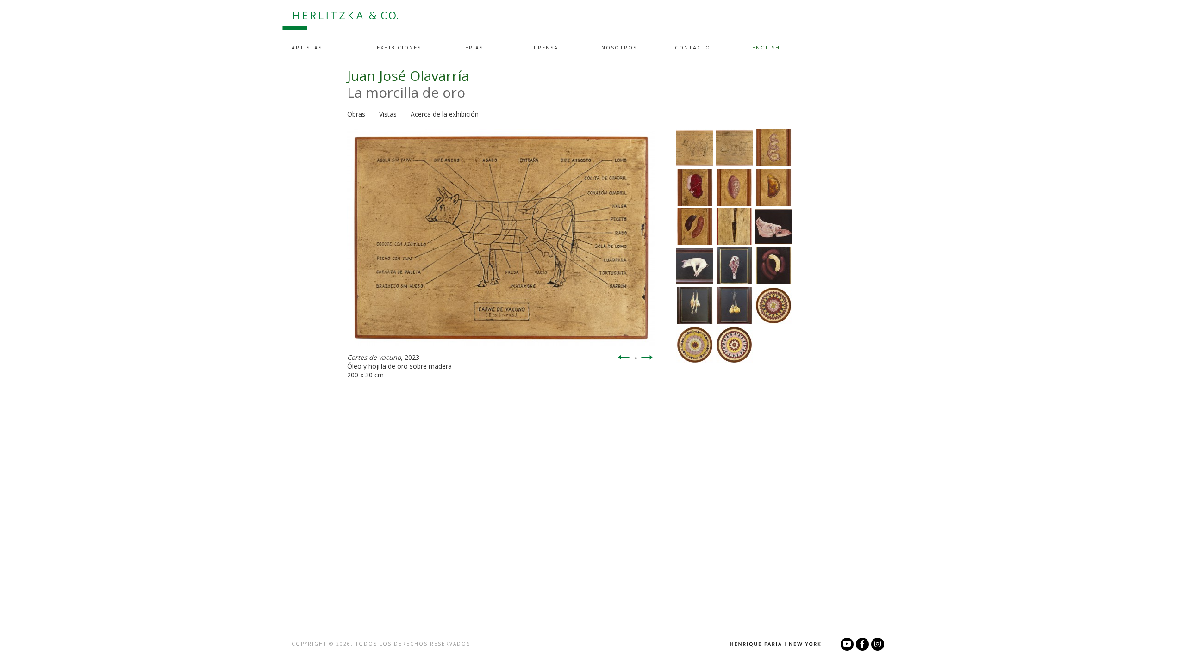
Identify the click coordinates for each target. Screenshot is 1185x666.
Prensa (546, 47)
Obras (356, 114)
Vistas (388, 114)
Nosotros (619, 47)
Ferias (472, 47)
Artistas (307, 47)
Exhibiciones (399, 47)
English (766, 47)
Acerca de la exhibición (445, 114)
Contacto (693, 47)
